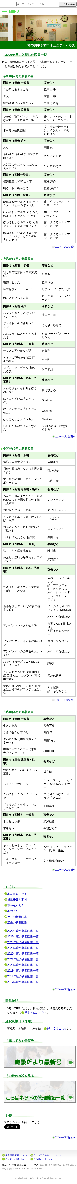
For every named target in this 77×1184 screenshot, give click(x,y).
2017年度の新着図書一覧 (22, 982)
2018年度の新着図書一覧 (22, 976)
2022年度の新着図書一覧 (22, 953)
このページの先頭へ (63, 246)
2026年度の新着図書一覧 (22, 930)
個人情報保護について (16, 1155)
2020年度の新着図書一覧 (22, 964)
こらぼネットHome (43, 1159)
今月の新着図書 (17, 916)
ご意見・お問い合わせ (16, 1159)
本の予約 (13, 911)
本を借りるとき (17, 893)
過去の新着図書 (17, 922)
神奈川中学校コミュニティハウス (51, 45)
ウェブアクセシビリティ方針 (48, 1155)
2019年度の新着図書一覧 (22, 970)
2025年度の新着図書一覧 (22, 936)
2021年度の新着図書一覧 (22, 959)
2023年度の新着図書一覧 (22, 947)
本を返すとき (15, 905)
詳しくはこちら (34, 1012)
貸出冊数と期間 (17, 899)
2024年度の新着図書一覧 (22, 942)
